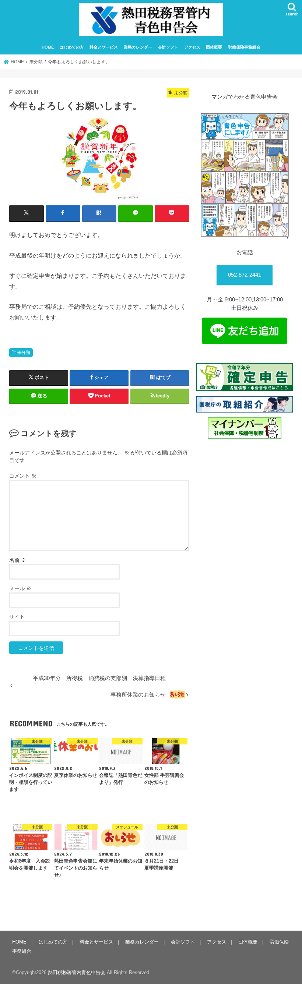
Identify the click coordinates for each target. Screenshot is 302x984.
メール (20, 588)
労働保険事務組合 (244, 47)
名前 (17, 560)
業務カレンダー (138, 47)
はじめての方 (72, 47)
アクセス (192, 47)
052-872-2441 (244, 275)
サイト (17, 617)
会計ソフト (168, 47)
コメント (22, 476)
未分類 (23, 352)
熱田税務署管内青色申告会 (76, 972)
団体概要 (214, 47)
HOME (48, 47)
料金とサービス (103, 47)
